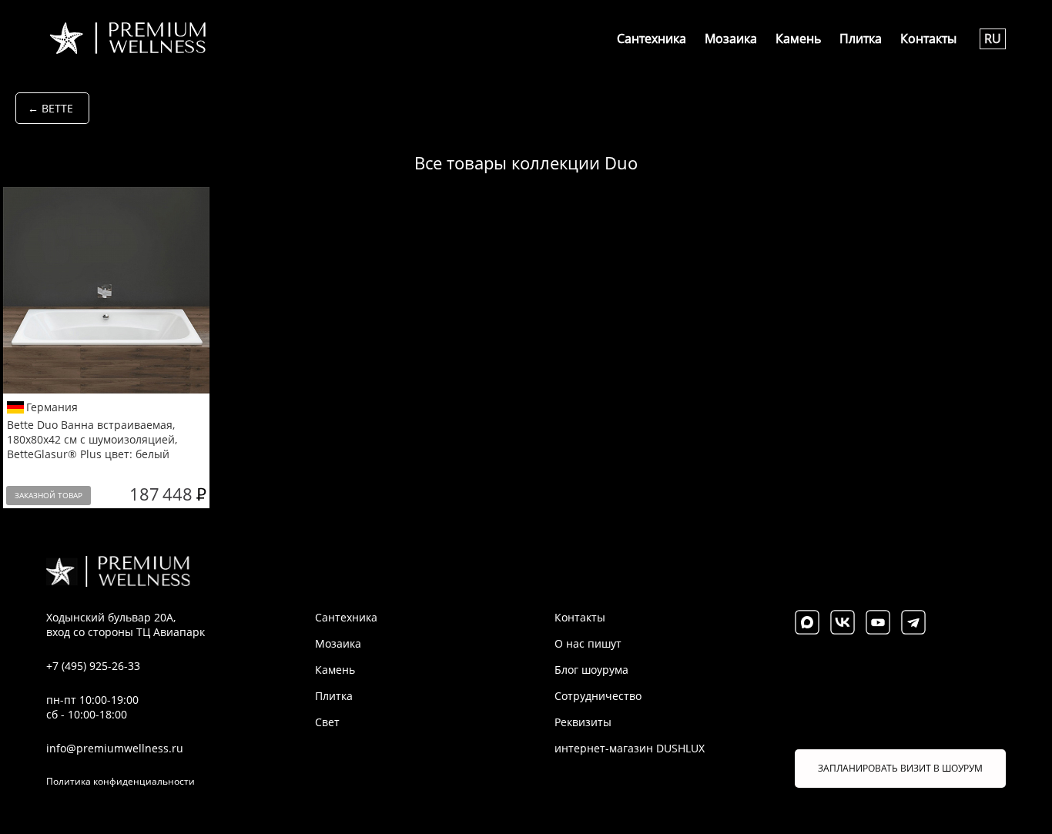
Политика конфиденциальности (120, 781)
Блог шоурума (591, 669)
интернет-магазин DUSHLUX (629, 748)
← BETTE (50, 108)
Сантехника (651, 38)
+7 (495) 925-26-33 (93, 665)
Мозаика (731, 38)
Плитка (860, 38)
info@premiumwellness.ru (114, 748)
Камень (798, 38)
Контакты (928, 38)
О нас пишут (587, 643)
